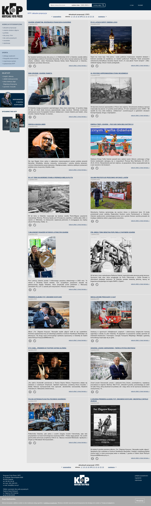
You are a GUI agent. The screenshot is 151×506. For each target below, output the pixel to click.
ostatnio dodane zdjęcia (11, 30)
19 (76, 16)
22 (84, 16)
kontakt (140, 5)
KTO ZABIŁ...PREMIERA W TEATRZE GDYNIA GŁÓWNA (47, 348)
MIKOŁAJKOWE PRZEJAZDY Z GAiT (103, 297)
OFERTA (5, 52)
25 (91, 16)
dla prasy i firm (8, 35)
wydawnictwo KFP (9, 63)
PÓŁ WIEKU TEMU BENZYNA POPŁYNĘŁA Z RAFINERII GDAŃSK (113, 232)
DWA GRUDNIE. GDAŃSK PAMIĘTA (40, 73)
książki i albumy (8, 76)
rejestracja (6, 43)
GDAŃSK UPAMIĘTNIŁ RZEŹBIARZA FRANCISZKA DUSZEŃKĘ (49, 22)
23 (86, 16)
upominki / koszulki (9, 86)
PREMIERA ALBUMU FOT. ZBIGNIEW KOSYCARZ (45, 297)
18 (74, 16)
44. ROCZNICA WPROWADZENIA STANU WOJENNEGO (109, 73)
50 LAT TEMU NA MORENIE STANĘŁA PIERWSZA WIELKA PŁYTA (50, 177)
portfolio (6, 33)
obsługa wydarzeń (9, 56)
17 (72, 16)
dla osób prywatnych (10, 38)
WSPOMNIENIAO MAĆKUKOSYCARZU (18, 102)
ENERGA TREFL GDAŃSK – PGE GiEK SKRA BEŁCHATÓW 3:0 (112, 124)
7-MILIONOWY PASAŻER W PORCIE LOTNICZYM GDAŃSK (48, 232)
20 (78, 16)
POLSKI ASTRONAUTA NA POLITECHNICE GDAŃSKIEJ (47, 399)
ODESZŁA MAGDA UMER (36, 124)
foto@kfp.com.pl (13, 485)
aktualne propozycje (9, 28)
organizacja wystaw (9, 61)
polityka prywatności (141, 475)
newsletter (6, 40)
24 (88, 16)
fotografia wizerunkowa (10, 58)
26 (93, 16)
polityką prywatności (50, 503)
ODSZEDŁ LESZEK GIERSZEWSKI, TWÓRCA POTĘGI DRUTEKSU (113, 348)
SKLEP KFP (6, 73)
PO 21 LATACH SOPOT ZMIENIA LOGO (104, 22)
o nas (132, 5)
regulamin (138, 478)
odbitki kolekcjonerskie (10, 79)
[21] (81, 16)
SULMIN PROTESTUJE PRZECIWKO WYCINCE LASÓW (109, 177)
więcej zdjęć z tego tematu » (78, 65)
